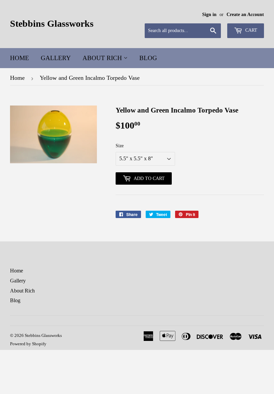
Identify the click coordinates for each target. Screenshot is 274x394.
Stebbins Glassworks (52, 23)
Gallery (56, 57)
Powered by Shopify (28, 343)
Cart (250, 30)
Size (120, 145)
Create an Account (245, 14)
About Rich (103, 57)
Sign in (209, 14)
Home (19, 57)
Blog (148, 57)
